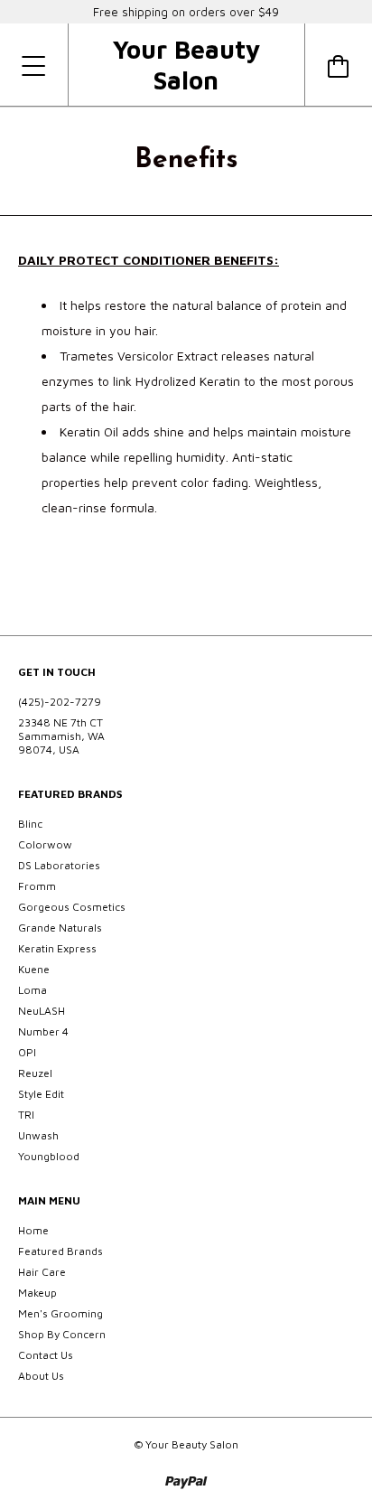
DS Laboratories (59, 865)
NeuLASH (41, 1010)
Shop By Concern (62, 1334)
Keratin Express (57, 948)
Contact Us (45, 1355)
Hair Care (42, 1272)
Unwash (38, 1135)
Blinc (30, 823)
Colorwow (45, 844)
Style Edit (41, 1094)
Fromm (37, 886)
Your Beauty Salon (186, 64)
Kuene (34, 969)
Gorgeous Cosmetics (72, 907)
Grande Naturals (60, 927)
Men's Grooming (60, 1313)
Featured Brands (60, 1251)
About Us (41, 1375)
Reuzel (35, 1073)
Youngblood (48, 1156)
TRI (26, 1114)
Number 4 (43, 1031)
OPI (27, 1052)
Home (33, 1230)
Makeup (37, 1292)
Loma (32, 990)
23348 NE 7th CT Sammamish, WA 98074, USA (61, 736)
